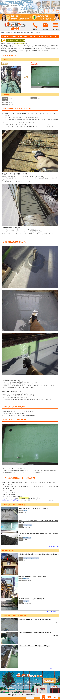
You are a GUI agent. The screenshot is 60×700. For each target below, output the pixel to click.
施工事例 (8, 32)
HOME (2, 32)
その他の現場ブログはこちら (52, 669)
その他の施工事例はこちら (53, 546)
